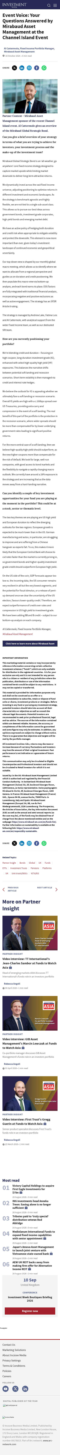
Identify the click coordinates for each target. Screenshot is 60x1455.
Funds (47, 862)
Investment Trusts (18, 868)
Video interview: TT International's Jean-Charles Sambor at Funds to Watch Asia (29, 963)
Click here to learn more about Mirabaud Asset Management (30, 645)
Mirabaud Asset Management (17, 634)
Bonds (22, 862)
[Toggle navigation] (54, 5)
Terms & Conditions (13, 1366)
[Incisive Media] (8, 1417)
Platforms (47, 868)
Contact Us (8, 1345)
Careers (6, 1376)
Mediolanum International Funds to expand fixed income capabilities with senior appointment (33, 1235)
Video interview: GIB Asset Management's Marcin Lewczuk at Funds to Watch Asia (29, 1043)
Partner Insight (9, 862)
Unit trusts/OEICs (19, 873)
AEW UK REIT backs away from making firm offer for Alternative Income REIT (32, 1265)
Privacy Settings (11, 1360)
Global (32, 862)
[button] (49, 5)
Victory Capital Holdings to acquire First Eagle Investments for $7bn (33, 1189)
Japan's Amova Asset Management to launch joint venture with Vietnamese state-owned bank (33, 1250)
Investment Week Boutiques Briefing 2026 (30, 1299)
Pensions (35, 868)
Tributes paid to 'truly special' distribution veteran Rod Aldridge (30, 1220)
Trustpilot (3, 1328)
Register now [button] (30, 1311)
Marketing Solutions (14, 1350)
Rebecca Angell (12, 983)
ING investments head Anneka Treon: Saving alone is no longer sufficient (31, 1204)
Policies (6, 1371)
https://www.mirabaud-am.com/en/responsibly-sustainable (20, 829)
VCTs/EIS (35, 873)
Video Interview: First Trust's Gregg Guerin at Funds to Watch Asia (26, 1121)
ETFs (4, 868)
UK (40, 862)
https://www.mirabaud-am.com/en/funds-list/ (34, 821)
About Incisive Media (14, 1355)
